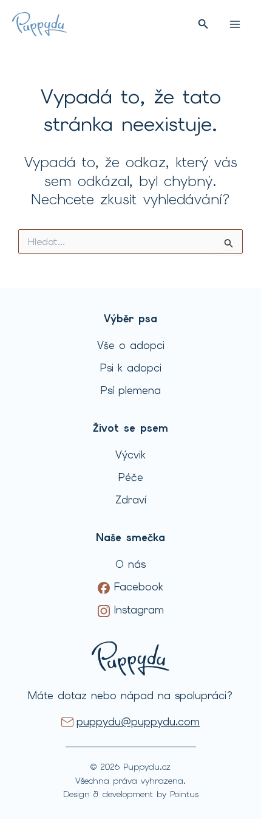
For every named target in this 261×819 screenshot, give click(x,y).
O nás (130, 564)
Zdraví (130, 499)
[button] (203, 24)
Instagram (137, 610)
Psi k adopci (130, 368)
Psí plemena (131, 390)
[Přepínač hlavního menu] (235, 24)
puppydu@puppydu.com (138, 721)
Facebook (136, 586)
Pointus (184, 794)
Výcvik (130, 454)
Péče (130, 477)
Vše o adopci (130, 345)
